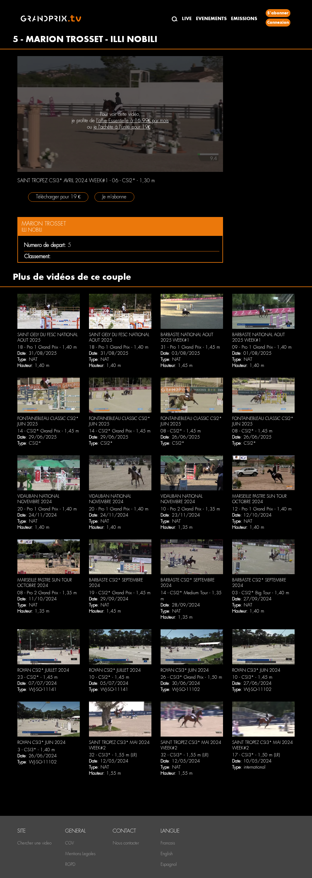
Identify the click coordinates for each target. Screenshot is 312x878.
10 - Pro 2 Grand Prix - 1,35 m (190, 509)
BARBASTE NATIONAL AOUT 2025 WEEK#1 (187, 337)
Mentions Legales (80, 853)
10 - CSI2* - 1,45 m (109, 677)
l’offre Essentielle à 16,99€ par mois (132, 120)
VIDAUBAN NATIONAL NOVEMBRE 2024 (38, 498)
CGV (69, 843)
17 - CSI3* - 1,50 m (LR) (256, 755)
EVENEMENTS (211, 18)
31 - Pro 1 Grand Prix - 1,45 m (190, 347)
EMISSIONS (244, 18)
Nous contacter (126, 843)
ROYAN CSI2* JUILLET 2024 (43, 670)
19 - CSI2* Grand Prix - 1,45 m (120, 593)
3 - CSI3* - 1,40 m (36, 750)
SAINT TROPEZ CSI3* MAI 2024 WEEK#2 (119, 745)
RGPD (70, 864)
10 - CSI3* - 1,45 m (252, 677)
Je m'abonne (114, 197)
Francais (168, 843)
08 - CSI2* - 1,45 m (181, 431)
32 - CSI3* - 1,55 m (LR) (113, 755)
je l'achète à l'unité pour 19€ (122, 127)
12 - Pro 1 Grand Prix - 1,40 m (262, 509)
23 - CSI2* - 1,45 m (37, 677)
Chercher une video (34, 843)
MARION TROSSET (44, 223)
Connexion (278, 22)
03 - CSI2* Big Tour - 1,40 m (260, 593)
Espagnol (169, 864)
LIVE (187, 18)
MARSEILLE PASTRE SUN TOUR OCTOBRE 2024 (259, 498)
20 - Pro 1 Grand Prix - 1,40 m (47, 509)
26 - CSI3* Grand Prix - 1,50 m (191, 677)
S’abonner (278, 13)
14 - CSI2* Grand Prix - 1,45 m (48, 431)
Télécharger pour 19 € (58, 197)
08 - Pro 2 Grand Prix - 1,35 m (47, 593)
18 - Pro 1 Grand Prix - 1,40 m (47, 347)
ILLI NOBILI (32, 230)
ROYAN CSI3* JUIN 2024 (185, 670)
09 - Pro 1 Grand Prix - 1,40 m (262, 347)
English (167, 853)
